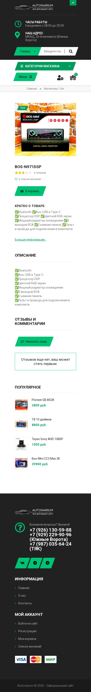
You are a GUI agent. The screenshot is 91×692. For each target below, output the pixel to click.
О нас (22, 595)
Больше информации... (31, 239)
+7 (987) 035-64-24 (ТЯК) (51, 546)
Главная (23, 588)
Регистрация (27, 631)
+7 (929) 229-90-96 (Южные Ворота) (51, 537)
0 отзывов (40, 172)
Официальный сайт (60, 685)
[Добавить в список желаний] (45, 179)
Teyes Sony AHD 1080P (47, 439)
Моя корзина (27, 639)
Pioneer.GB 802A (43, 400)
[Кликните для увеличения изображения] (45, 129)
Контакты (25, 603)
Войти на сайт (28, 623)
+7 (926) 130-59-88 (51, 530)
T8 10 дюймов (41, 419)
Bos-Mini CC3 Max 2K (46, 458)
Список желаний (29, 646)
